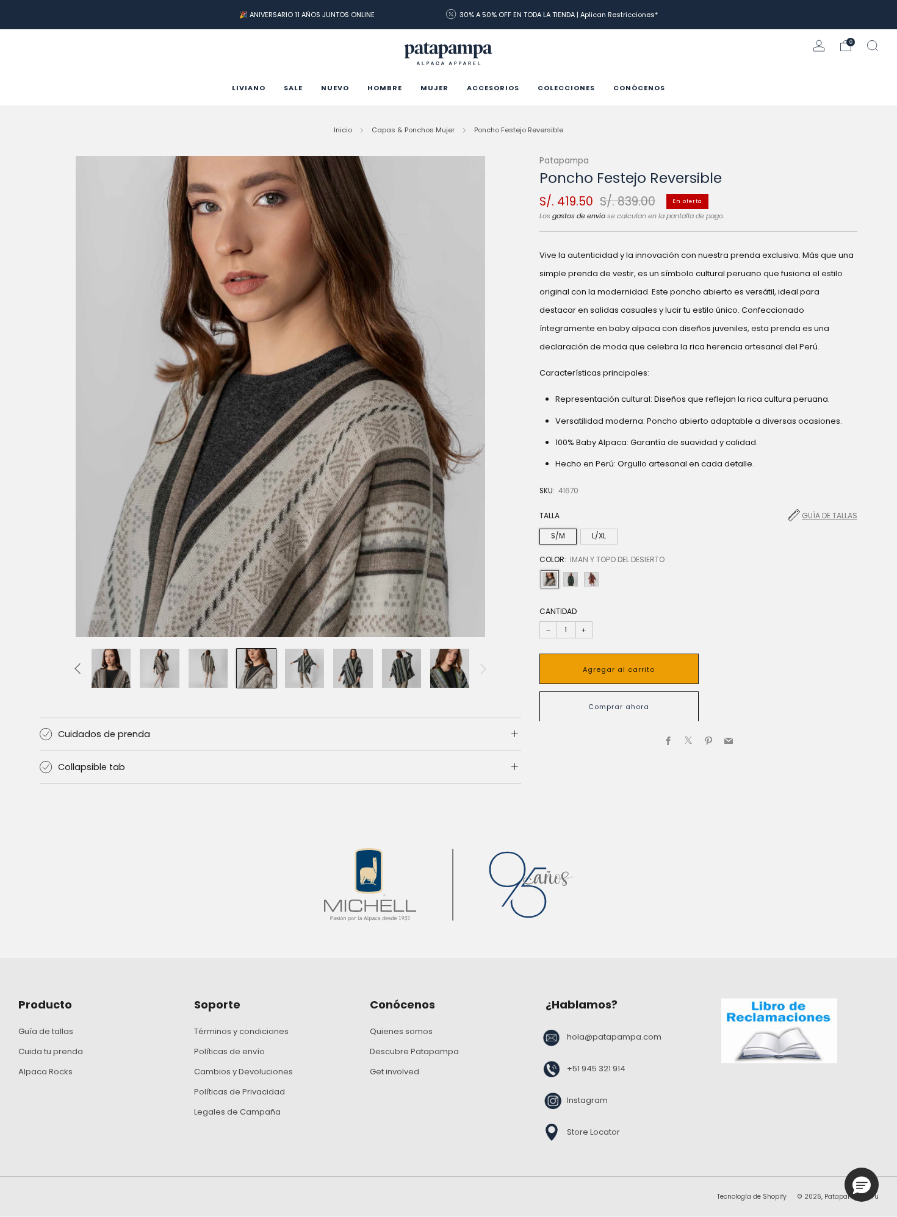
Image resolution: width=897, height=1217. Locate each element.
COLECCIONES (566, 88)
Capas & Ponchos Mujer (413, 130)
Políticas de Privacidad (239, 1091)
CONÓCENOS (639, 88)
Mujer (434, 88)
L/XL (599, 535)
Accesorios (493, 88)
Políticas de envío (229, 1051)
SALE (293, 88)
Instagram (587, 1100)
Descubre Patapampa (414, 1051)
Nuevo (335, 88)
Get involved (394, 1071)
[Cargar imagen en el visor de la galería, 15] (401, 668)
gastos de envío (578, 215)
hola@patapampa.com (614, 1037)
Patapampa (564, 160)
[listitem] (307, 14)
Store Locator (593, 1132)
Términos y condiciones (241, 1031)
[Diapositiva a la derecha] (483, 668)
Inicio (343, 130)
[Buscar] (872, 46)
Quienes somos (401, 1031)
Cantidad (558, 611)
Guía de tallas (829, 515)
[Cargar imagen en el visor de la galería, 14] (353, 668)
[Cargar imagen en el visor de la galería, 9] (111, 668)
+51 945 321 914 (596, 1068)
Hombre (384, 88)
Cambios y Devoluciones (243, 1071)
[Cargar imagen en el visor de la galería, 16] (450, 668)
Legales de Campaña (237, 1112)
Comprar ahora (618, 706)
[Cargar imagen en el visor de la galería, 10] (159, 668)
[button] (862, 1185)
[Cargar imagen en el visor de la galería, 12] (256, 668)
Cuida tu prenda (50, 1051)
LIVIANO (248, 88)
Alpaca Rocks (45, 1071)
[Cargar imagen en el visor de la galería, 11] (208, 668)
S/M (558, 535)
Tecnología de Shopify (752, 1196)
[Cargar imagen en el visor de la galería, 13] (304, 668)
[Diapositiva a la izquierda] (77, 668)
